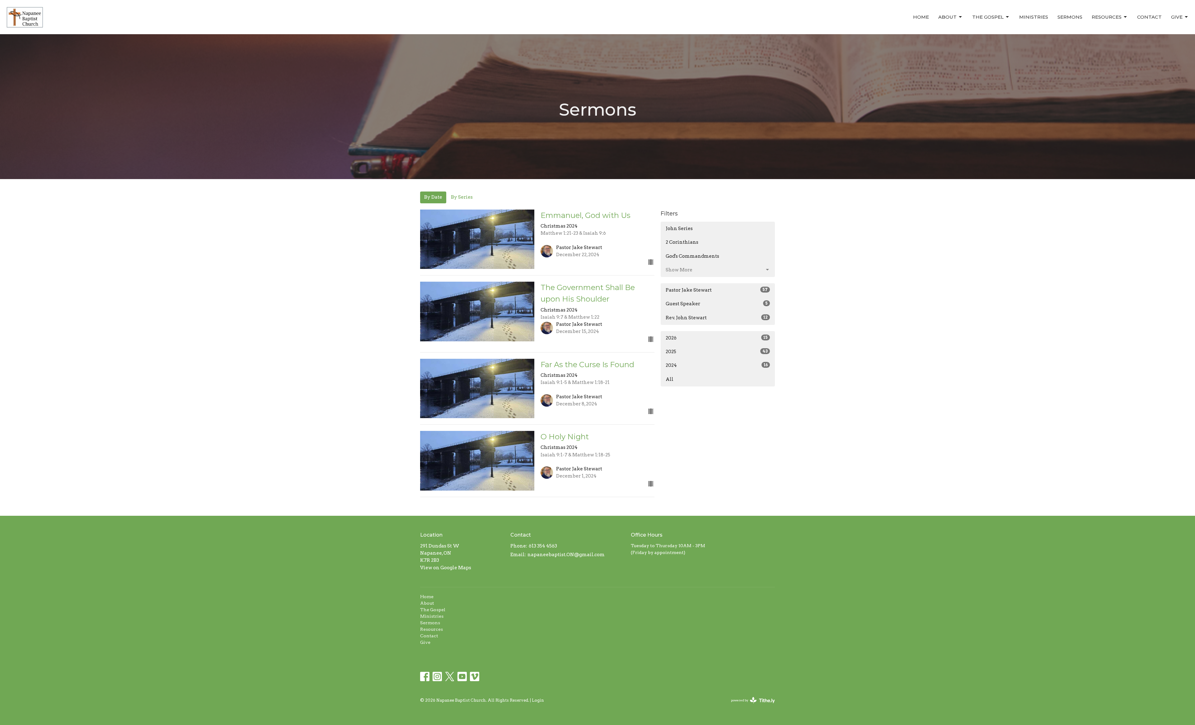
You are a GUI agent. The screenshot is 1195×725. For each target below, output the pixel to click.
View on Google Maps (445, 567)
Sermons (1069, 17)
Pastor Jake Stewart (717, 290)
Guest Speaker (717, 304)
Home (921, 17)
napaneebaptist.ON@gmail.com (566, 554)
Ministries (1033, 17)
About (947, 17)
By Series (462, 197)
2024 (717, 365)
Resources (1107, 17)
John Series (679, 228)
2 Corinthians (682, 242)
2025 (717, 351)
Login (538, 700)
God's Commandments (692, 256)
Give (1177, 17)
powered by (749, 705)
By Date (433, 197)
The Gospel (988, 17)
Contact (1149, 17)
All (669, 379)
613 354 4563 (543, 546)
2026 (717, 338)
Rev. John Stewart (717, 318)
